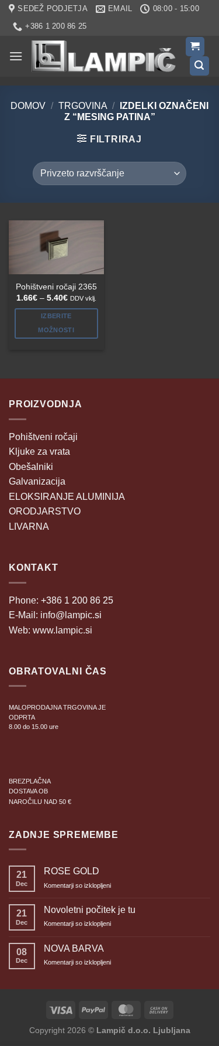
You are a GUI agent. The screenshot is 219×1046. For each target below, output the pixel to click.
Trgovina (82, 106)
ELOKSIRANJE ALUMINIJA (67, 497)
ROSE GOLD (71, 871)
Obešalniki (31, 467)
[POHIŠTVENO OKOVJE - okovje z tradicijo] (104, 56)
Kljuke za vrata (39, 451)
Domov (28, 106)
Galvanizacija (37, 481)
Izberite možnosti (56, 322)
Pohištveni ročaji (43, 437)
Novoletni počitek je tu (89, 910)
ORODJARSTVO (45, 511)
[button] (16, 56)
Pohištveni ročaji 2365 (56, 286)
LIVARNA (29, 526)
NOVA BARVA (74, 948)
